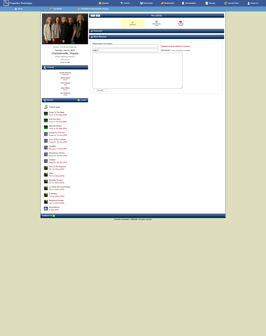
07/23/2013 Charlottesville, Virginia (94, 9)
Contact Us (47, 216)
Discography (190, 3)
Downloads (148, 3)
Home (20, 9)
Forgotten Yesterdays (20, 3)
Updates (105, 3)
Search (127, 3)
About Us (254, 3)
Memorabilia (169, 3)
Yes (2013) (57, 9)
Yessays (211, 3)
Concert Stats (233, 3)
